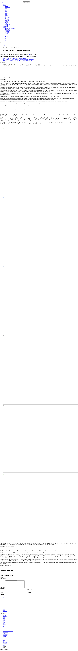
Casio (4, 620)
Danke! (4, 641)
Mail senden (29, 590)
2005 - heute (5, 611)
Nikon (4, 623)
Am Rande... (5, 635)
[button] (4, 5)
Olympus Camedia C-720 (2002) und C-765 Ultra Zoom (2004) (14, 58)
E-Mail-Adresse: (3, 578)
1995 (4, 600)
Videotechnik (5, 597)
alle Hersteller (5, 626)
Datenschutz (5, 643)
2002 (4, 608)
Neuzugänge (5, 616)
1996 (4, 601)
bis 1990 (4, 598)
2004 (4, 610)
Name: (1, 577)
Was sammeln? (5, 632)
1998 (4, 603)
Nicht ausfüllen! (3, 579)
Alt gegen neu (5, 633)
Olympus (4, 624)
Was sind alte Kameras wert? (8, 631)
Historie (4, 615)
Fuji (3, 621)
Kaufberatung (5, 634)
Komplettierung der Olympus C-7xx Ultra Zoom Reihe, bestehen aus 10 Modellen (17, 60)
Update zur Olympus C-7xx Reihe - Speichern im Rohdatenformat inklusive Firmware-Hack (19, 59)
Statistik (4, 636)
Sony (4, 625)
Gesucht (4, 618)
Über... (4, 640)
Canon (4, 619)
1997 (4, 602)
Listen (4, 617)
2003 (4, 609)
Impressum (5, 642)
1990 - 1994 (5, 599)
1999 (4, 604)
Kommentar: (2, 587)
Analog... (4, 596)
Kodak (4, 622)
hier (29, 54)
